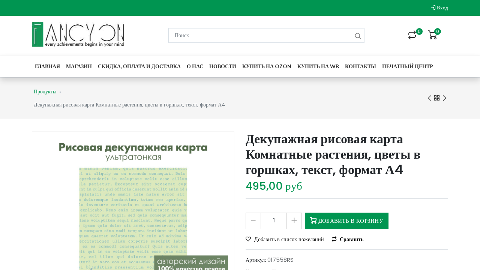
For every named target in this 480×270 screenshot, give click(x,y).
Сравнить (351, 239)
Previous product (429, 98)
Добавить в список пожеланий (289, 239)
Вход (442, 7)
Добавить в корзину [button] (349, 221)
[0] (412, 35)
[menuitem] (47, 66)
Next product (444, 98)
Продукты (45, 91)
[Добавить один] (294, 221)
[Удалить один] (253, 221)
